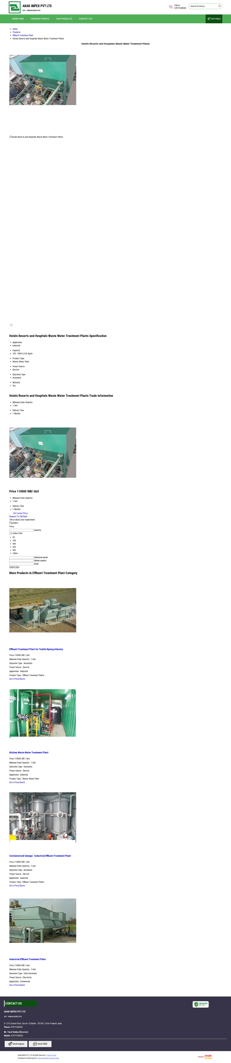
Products (16, 32)
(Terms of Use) (51, 1055)
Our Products (64, 19)
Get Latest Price (20, 513)
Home (15, 29)
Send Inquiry (215, 18)
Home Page (18, 19)
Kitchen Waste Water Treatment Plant (28, 752)
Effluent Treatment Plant (23, 35)
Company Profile (39, 19)
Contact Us (85, 19)
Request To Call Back (18, 516)
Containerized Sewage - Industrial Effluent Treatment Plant (40, 855)
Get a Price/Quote (17, 679)
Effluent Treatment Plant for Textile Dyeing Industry (36, 649)
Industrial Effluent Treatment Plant (27, 959)
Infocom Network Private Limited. (48, 1058)
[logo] (15, 12)
